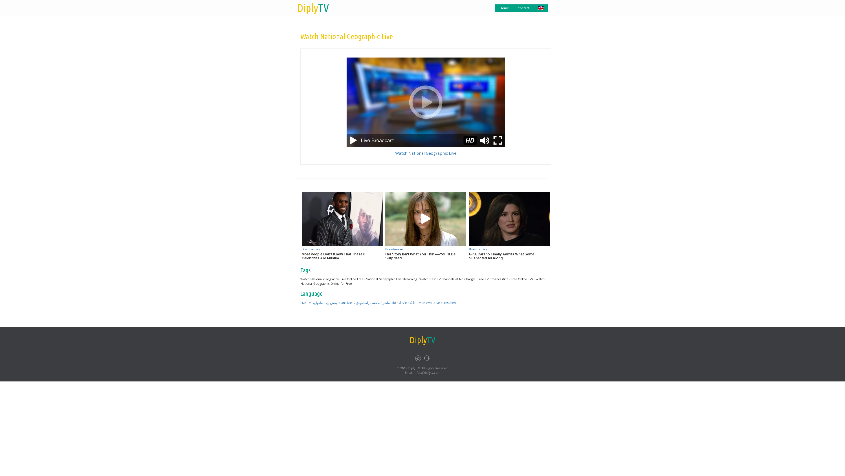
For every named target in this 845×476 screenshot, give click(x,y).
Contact (523, 8)
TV (313, 8)
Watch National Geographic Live (425, 153)
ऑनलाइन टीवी (407, 303)
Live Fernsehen (445, 303)
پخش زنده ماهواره (325, 303)
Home (504, 8)
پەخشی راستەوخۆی (367, 303)
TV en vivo (424, 303)
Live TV (305, 303)
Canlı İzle (345, 303)
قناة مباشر (389, 303)
